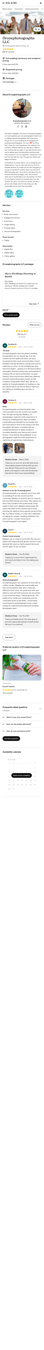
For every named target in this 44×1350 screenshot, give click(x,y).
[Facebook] (18, 126)
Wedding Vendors (7, 9)
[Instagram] (22, 126)
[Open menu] (3, 3)
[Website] (26, 126)
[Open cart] (41, 3)
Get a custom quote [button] (11, 315)
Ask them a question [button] (11, 738)
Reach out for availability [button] (21, 775)
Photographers (19, 9)
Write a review (35, 325)
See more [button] (9, 637)
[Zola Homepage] (11, 3)
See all (5, 310)
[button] (37, 29)
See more (33, 304)
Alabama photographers (32, 9)
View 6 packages (8, 82)
